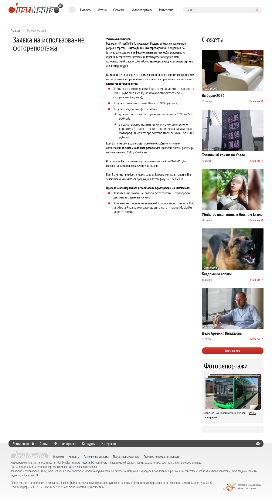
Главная (15, 30)
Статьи (102, 9)
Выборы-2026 (213, 95)
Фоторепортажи (142, 9)
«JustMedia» (75, 467)
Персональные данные (126, 456)
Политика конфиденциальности (161, 456)
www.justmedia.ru (136, 57)
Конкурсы (88, 443)
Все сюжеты (232, 350)
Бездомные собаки (217, 274)
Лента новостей (23, 443)
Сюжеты (118, 9)
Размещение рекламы (96, 456)
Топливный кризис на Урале (223, 155)
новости (85, 462)
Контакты (74, 456)
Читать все (255, 101)
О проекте (58, 456)
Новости (85, 9)
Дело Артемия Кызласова (222, 333)
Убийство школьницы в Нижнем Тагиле (232, 214)
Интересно (166, 9)
